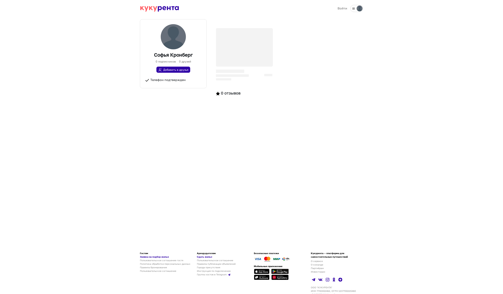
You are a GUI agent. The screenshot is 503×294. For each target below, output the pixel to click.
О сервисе (317, 261)
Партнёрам (317, 268)
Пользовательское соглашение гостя (161, 260)
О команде (317, 264)
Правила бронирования (153, 267)
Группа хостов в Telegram (212, 274)
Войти (342, 8)
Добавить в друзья (175, 69)
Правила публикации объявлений (216, 263)
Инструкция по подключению (214, 270)
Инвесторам (318, 271)
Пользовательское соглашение (158, 270)
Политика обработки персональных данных (165, 263)
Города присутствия (208, 267)
